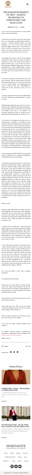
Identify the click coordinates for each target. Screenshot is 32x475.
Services (25, 453)
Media (20, 457)
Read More (4, 401)
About (12, 453)
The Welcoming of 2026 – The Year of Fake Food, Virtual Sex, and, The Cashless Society (15, 425)
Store (25, 457)
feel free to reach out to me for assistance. (11, 335)
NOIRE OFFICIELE (10, 457)
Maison (18, 453)
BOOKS (5, 461)
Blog (13, 461)
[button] (27, 4)
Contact (26, 461)
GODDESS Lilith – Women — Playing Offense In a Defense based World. (16, 389)
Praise (19, 461)
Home (6, 453)
